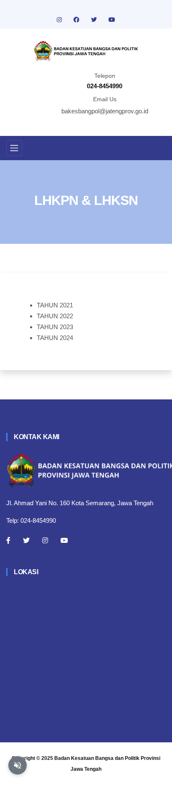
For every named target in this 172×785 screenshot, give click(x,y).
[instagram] (60, 20)
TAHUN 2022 (55, 316)
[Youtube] (64, 540)
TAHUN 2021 (55, 305)
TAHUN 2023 (55, 326)
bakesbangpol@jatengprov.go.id (104, 111)
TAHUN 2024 (55, 337)
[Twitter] (26, 540)
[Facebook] (8, 540)
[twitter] (95, 20)
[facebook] (77, 20)
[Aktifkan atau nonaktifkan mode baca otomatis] (17, 765)
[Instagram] (45, 540)
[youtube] (112, 20)
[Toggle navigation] (14, 148)
